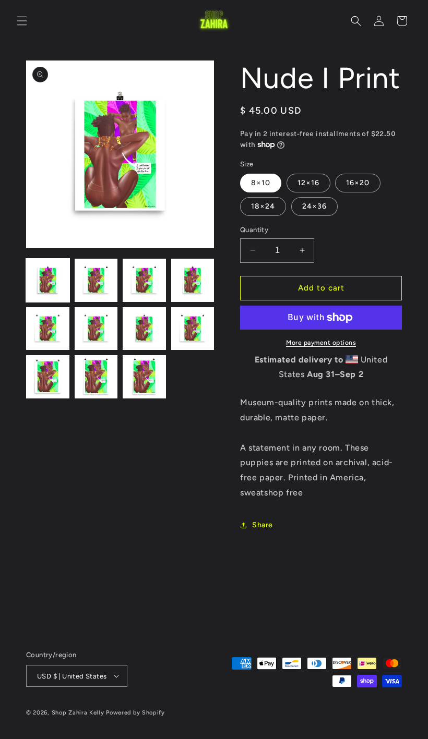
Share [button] (262, 524)
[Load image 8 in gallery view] (193, 328)
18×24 (263, 206)
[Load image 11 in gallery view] (144, 376)
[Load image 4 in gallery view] (193, 280)
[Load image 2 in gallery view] (96, 280)
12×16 (308, 182)
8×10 (260, 182)
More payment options (321, 342)
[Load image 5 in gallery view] (47, 328)
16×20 (358, 182)
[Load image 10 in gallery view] (96, 376)
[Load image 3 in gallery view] (144, 280)
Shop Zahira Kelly (78, 712)
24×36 (314, 206)
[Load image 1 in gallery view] (47, 280)
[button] (21, 20)
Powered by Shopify (135, 712)
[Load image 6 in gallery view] (96, 328)
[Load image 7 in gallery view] (144, 328)
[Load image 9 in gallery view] (47, 376)
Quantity (254, 230)
